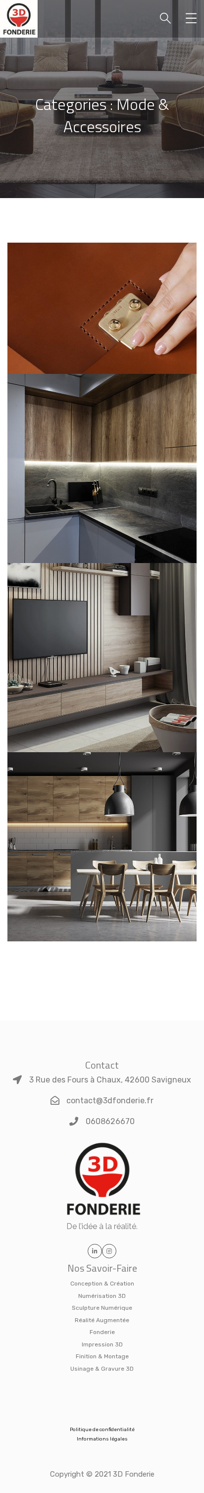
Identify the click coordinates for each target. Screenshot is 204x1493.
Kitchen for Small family (102, 836)
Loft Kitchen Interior (102, 457)
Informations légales (102, 1439)
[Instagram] (109, 1251)
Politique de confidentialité (102, 1430)
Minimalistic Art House (102, 640)
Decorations (101, 663)
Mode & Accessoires (102, 297)
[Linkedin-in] (95, 1251)
